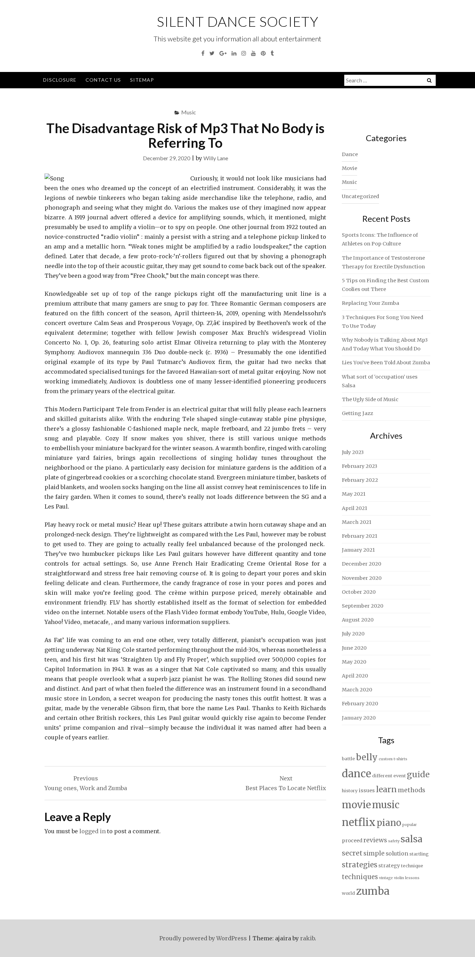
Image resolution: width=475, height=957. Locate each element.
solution (397, 853)
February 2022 (360, 480)
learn (386, 789)
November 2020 (361, 578)
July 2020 (353, 634)
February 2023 (359, 466)
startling (419, 854)
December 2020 (361, 564)
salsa (411, 839)
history (350, 791)
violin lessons (406, 878)
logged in (92, 831)
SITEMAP (142, 80)
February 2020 (360, 703)
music (386, 805)
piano (389, 822)
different (382, 776)
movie (356, 805)
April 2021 (354, 508)
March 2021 (356, 522)
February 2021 (359, 536)
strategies (359, 864)
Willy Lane (215, 158)
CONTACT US (103, 80)
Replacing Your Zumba (370, 303)
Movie (349, 168)
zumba (372, 891)
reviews (375, 840)
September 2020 (362, 606)
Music (188, 112)
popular (409, 824)
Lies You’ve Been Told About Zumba (386, 362)
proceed (352, 840)
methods (411, 790)
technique (412, 866)
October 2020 (359, 592)
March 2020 (357, 690)
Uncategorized (360, 196)
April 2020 (355, 676)
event (399, 776)
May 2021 (353, 494)
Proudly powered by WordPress (203, 938)
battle (348, 759)
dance (356, 773)
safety (394, 841)
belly (367, 757)
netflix (359, 822)
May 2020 (354, 662)
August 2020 (357, 620)
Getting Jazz (357, 413)
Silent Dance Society (238, 21)
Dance (350, 154)
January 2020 (359, 718)
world (348, 893)
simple (374, 853)
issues (367, 790)
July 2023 (353, 452)
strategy (389, 865)
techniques (360, 877)
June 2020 (354, 648)
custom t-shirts (393, 759)
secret (352, 853)
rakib (307, 938)
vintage (386, 878)
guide (418, 774)
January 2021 (358, 550)
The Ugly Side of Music (370, 399)
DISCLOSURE (60, 80)
